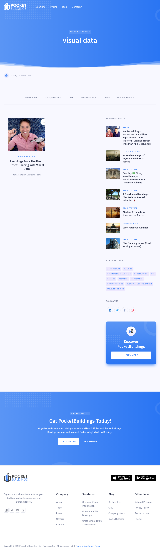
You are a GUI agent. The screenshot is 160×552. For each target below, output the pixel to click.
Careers (60, 519)
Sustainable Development (139, 284)
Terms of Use (142, 513)
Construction (141, 274)
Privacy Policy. (94, 546)
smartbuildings (115, 284)
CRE (153, 274)
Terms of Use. (82, 546)
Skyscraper (136, 279)
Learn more (131, 355)
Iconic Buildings (116, 519)
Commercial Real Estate (119, 274)
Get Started (68, 441)
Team (59, 507)
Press (59, 513)
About (59, 502)
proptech (123, 279)
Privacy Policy (142, 507)
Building (128, 269)
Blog (64, 6)
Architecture (113, 269)
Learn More (90, 441)
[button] (40, 7)
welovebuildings (115, 289)
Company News (116, 513)
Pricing (53, 6)
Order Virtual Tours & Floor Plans (92, 522)
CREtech (111, 279)
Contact (60, 524)
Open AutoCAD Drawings (90, 513)
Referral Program (143, 502)
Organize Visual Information (90, 504)
